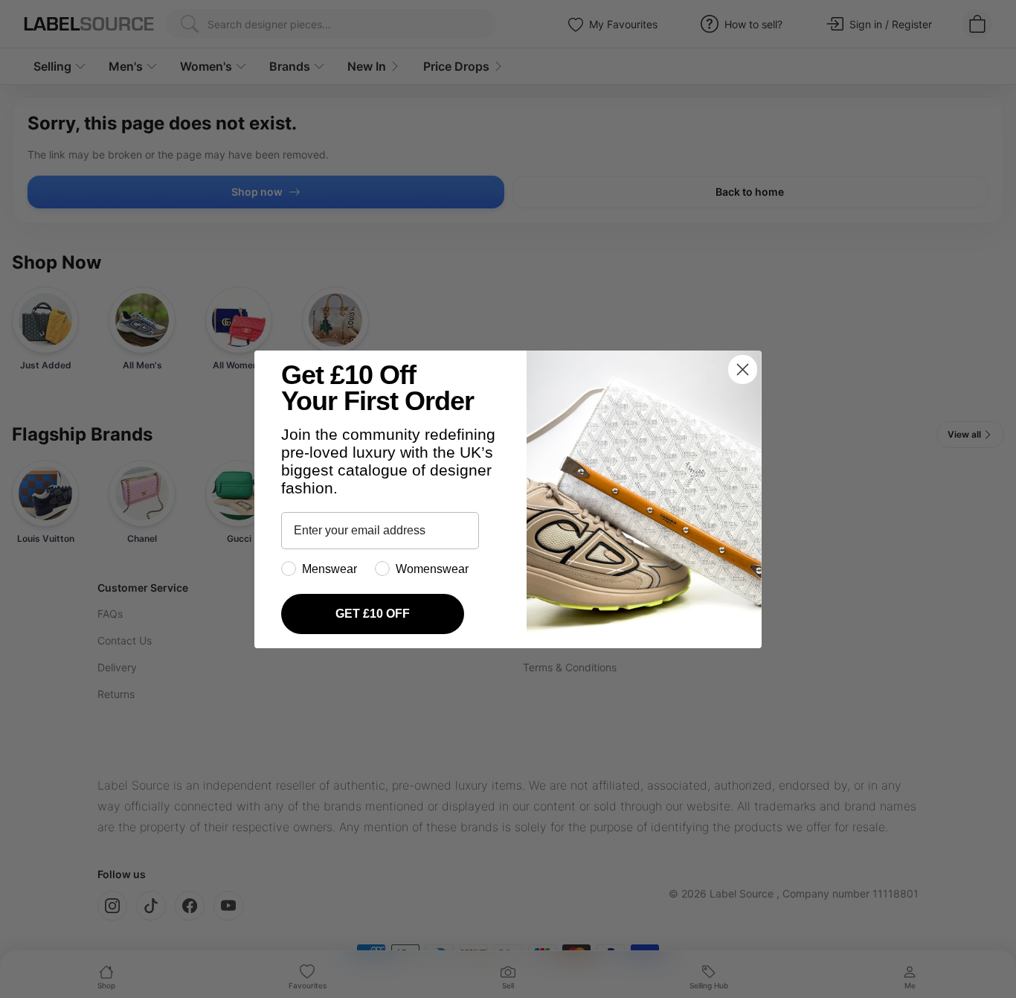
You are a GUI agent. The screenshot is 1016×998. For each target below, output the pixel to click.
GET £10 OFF (372, 613)
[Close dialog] (743, 369)
